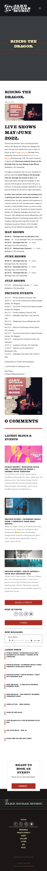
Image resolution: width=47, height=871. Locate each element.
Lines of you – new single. (18, 704)
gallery (23, 838)
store (23, 841)
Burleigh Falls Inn (21, 152)
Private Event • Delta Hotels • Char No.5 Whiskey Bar (22, 572)
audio (23, 835)
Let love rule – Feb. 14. (16, 730)
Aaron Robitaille (29, 866)
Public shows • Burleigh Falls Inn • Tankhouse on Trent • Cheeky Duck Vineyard (22, 469)
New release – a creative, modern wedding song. (22, 685)
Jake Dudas (30, 857)
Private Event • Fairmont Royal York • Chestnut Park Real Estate (23, 521)
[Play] (10, 640)
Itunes (23, 622)
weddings (23, 830)
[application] (23, 640)
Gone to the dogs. (14, 712)
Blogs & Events (23, 602)
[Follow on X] (21, 614)
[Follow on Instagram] (26, 614)
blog (23, 847)
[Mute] (31, 641)
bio (23, 844)
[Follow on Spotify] (31, 614)
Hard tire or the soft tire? (19, 738)
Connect (22, 786)
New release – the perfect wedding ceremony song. (22, 695)
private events (23, 833)
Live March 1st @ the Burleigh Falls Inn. (23, 721)
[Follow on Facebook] (16, 614)
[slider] (36, 640)
